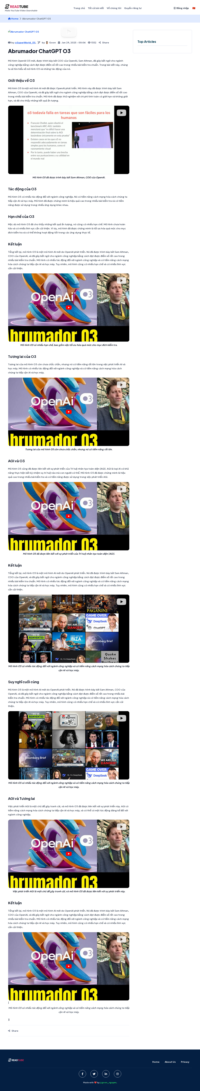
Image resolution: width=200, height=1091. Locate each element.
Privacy (185, 1061)
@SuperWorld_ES (25, 42)
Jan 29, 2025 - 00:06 (73, 42)
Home (14, 18)
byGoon (49, 42)
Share (105, 42)
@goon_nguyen (108, 1082)
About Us (170, 1061)
